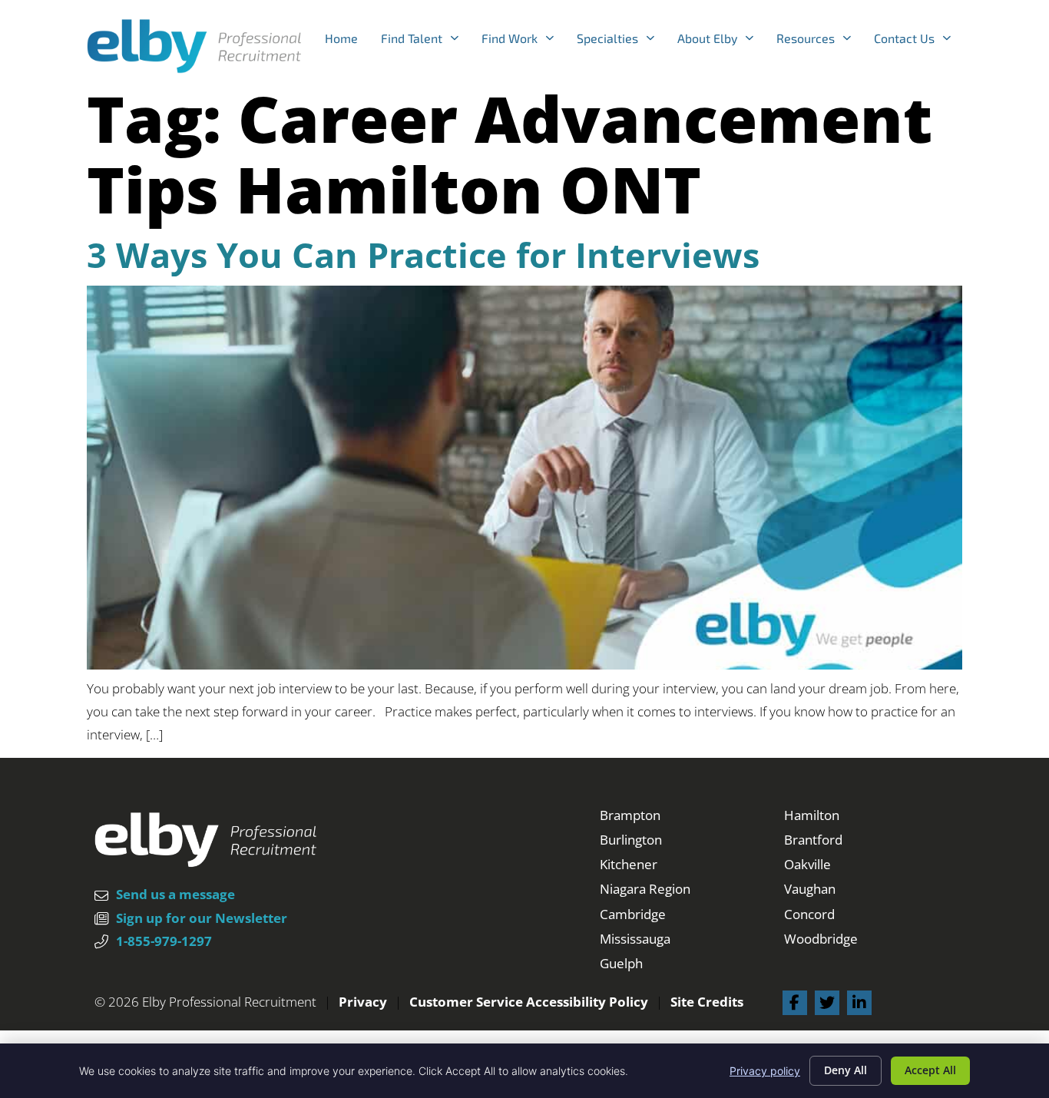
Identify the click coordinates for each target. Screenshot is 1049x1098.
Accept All (930, 1070)
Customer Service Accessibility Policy (528, 1001)
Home (347, 42)
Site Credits (706, 1001)
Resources (819, 42)
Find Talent (425, 42)
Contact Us (918, 42)
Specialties (621, 42)
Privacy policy (765, 1070)
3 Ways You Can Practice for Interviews (423, 254)
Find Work (523, 42)
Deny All (845, 1070)
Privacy (363, 1001)
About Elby (721, 42)
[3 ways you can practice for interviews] (524, 664)
